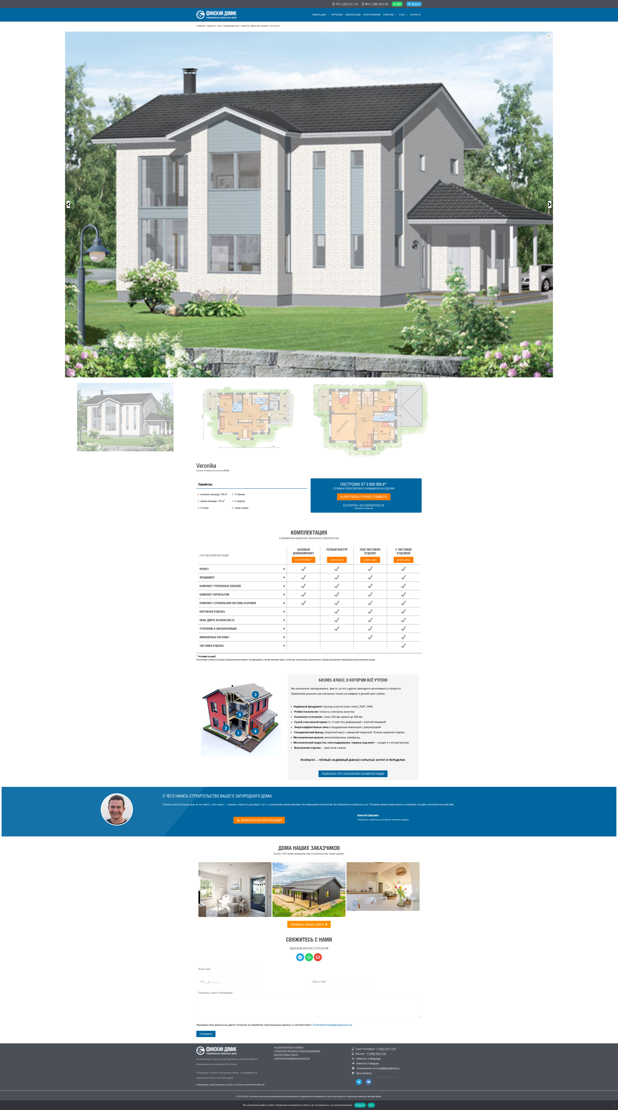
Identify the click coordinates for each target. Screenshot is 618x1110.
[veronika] (309, 204)
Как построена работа (286, 1055)
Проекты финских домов (254, 25)
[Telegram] (359, 1082)
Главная (200, 25)
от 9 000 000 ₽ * (303, 559)
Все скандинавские (228, 25)
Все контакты (364, 1073)
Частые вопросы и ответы (288, 1048)
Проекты (211, 25)
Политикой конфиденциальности (332, 1025)
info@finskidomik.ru (389, 1068)
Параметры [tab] (205, 484)
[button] (327, 14)
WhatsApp (375, 1058)
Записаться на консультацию (261, 820)
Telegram (416, 4)
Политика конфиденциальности (292, 1059)
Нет (371, 1105)
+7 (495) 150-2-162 (379, 4)
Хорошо (360, 1105)
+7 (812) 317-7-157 (349, 4)
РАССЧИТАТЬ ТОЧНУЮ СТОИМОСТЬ (365, 496)
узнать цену (337, 559)
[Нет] (614, 1105)
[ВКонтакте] (368, 1082)
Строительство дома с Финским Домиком (297, 1051)
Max (399, 4)
